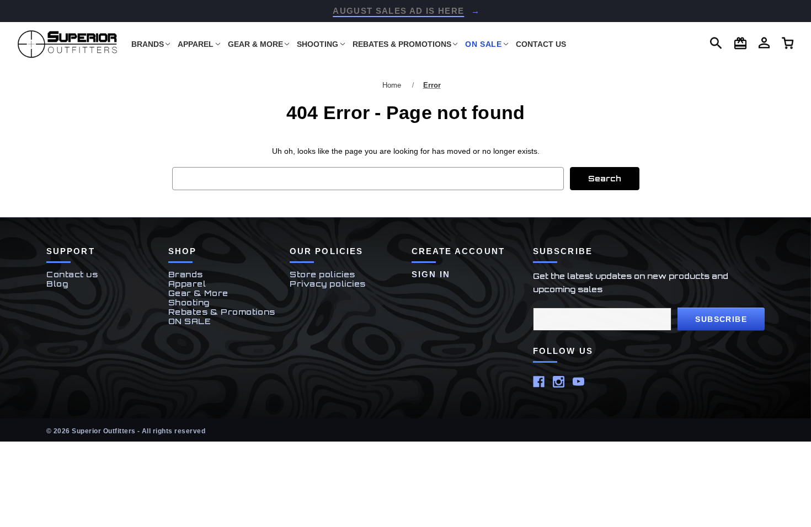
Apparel (196, 44)
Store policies (322, 274)
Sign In (431, 274)
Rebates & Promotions (402, 44)
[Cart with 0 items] (764, 43)
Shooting (317, 44)
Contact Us (541, 44)
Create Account (458, 251)
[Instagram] (558, 382)
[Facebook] (539, 382)
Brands (147, 44)
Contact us (72, 274)
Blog (57, 283)
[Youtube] (578, 382)
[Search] (716, 43)
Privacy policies (328, 283)
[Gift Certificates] (740, 43)
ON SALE (483, 44)
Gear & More (255, 44)
